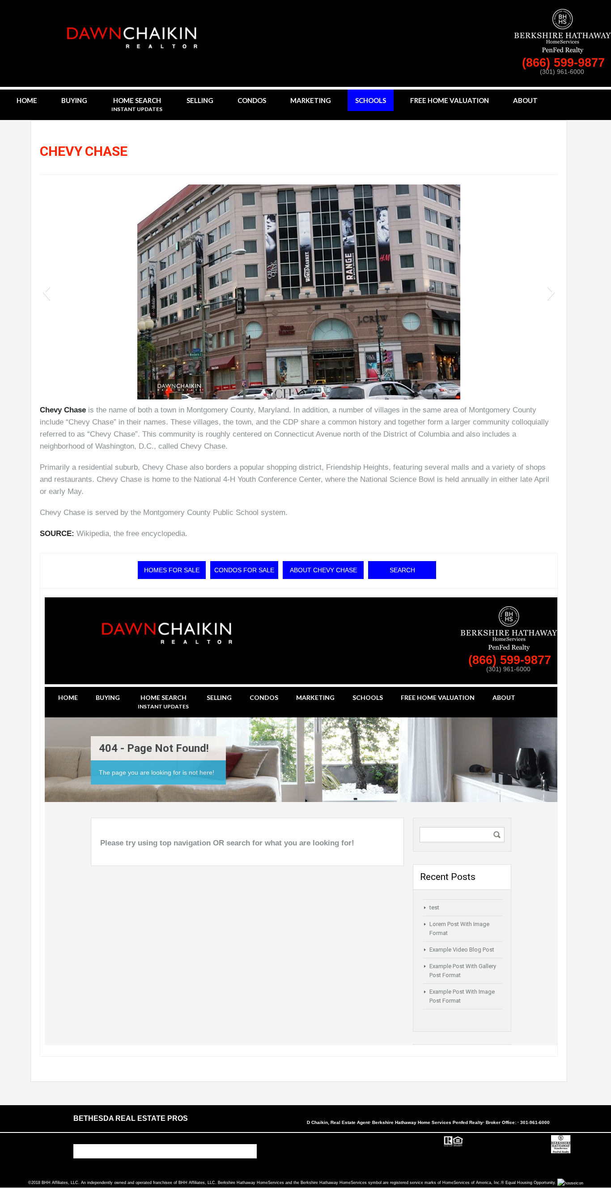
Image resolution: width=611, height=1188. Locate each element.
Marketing (310, 100)
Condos (252, 100)
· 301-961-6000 (534, 1122)
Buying (74, 100)
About (525, 100)
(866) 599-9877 (565, 62)
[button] (46, 292)
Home (27, 100)
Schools (370, 100)
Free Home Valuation (449, 100)
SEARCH (402, 570)
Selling (200, 100)
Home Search (136, 104)
